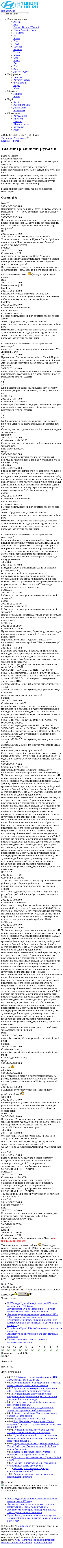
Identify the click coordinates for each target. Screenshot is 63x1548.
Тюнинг (17, 121)
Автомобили (20, 116)
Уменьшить (20, 138)
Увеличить (6, 138)
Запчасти (18, 118)
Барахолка (18, 127)
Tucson (16, 52)
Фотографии (20, 82)
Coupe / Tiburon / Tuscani (26, 27)
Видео (16, 85)
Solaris (16, 60)
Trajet (16, 44)
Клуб (16, 102)
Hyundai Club (8, 11)
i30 (15, 63)
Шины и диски (21, 124)
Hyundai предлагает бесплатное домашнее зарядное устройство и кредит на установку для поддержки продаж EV (32, 1438)
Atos (15, 24)
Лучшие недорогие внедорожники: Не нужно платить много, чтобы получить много (31, 1310)
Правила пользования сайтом (16, 1542)
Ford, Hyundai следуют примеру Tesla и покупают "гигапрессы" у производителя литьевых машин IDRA (34, 1424)
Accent (16, 21)
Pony (16, 66)
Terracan (17, 46)
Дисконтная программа (19, 109)
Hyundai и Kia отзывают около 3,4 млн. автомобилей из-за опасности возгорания (30, 1431)
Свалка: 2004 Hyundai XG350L (29, 1418)
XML (17, 1539)
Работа (16, 129)
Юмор (16, 96)
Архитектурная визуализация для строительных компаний (27, 1469)
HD (15, 35)
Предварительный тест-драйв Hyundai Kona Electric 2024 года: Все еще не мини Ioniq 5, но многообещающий (33, 1446)
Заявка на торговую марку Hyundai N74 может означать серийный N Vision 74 (31, 1453)
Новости (17, 77)
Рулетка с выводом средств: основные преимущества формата (27, 1340)
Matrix (16, 55)
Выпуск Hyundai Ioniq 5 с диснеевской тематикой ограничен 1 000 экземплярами (30, 1409)
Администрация (21, 104)
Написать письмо (43, 1542)
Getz (15, 57)
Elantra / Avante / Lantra (25, 30)
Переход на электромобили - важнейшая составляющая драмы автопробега (31, 1464)
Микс (16, 88)
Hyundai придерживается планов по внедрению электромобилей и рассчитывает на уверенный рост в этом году (34, 1323)
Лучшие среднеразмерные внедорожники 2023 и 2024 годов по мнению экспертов (32, 1315)
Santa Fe (17, 49)
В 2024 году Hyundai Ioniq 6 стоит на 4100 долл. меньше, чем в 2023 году (32, 1304)
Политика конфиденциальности (38, 1539)
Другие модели (21, 71)
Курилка (17, 93)
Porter (16, 41)
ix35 (15, 69)
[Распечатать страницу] (27, 137)
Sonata (16, 38)
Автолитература (21, 80)
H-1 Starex (18, 33)
